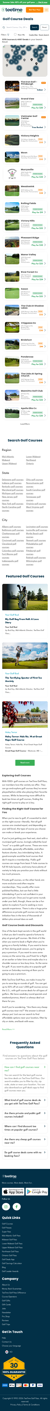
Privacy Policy (16, 1405)
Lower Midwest (33, 457)
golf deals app (30, 1088)
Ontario (30, 463)
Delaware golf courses (12, 480)
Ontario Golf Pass (9, 1255)
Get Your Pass (34, 10)
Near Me (21, 35)
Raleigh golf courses (36, 558)
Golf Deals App (8, 1259)
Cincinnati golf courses (13, 540)
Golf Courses (7, 1224)
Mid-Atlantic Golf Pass (11, 1236)
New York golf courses (12, 504)
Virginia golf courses (36, 504)
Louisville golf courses (36, 530)
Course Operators (9, 1297)
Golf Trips (6, 1324)
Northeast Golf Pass (10, 1252)
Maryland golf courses (12, 490)
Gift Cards (6, 1305)
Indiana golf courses (11, 483)
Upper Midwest (9, 463)
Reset (44, 27)
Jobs (4, 1309)
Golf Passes (6, 1228)
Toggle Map (33, 35)
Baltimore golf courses (13, 530)
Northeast (31, 460)
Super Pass (6, 1232)
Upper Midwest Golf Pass (12, 1248)
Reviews (5, 1320)
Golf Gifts (6, 1301)
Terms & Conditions (31, 1405)
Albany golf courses (11, 527)
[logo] (25, 1177)
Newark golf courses (36, 540)
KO (11, 1352)
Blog (4, 1267)
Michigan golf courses (12, 493)
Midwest (6, 460)
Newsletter (6, 1313)
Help (4, 1338)
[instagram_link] (17, 1206)
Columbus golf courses (13, 551)
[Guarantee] (25, 1369)
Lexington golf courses (37, 527)
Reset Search (44, 35)
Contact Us (6, 1342)
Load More (25, 424)
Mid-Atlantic (8, 457)
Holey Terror (11, 732)
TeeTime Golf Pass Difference (14, 1293)
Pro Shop (6, 1316)
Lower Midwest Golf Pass (12, 1244)
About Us (6, 1285)
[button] (31, 59)
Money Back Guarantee (11, 1289)
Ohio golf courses (34, 480)
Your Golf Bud (12, 615)
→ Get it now (41, 2)
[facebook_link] (6, 1206)
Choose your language (11, 1346)
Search (34, 27)
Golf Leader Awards (10, 1271)
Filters (4, 35)
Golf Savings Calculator (12, 1263)
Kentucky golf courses (12, 486)
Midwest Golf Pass (9, 1240)
